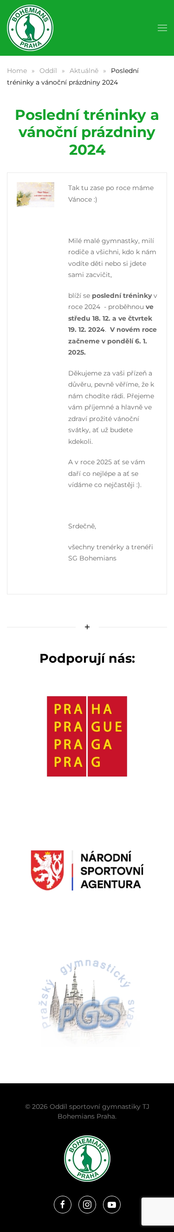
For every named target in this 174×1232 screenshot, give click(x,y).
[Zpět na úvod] (30, 28)
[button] (162, 28)
